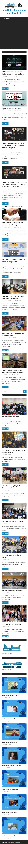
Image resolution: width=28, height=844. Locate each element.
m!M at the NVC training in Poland (12, 521)
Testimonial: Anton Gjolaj (10, 789)
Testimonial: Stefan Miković (10, 719)
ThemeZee (17, 842)
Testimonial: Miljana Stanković (11, 765)
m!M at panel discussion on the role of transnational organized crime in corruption (13, 145)
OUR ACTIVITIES (17, 110)
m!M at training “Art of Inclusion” (12, 624)
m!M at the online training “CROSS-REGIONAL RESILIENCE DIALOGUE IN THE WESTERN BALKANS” (14, 184)
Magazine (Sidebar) (7, 674)
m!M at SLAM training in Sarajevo (12, 590)
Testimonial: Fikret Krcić (9, 836)
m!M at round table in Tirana (11, 417)
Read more (5, 88)
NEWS (15, 76)
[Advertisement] (14, 35)
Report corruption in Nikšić (11, 108)
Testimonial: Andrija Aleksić (10, 695)
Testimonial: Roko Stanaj (9, 812)
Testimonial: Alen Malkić (9, 742)
